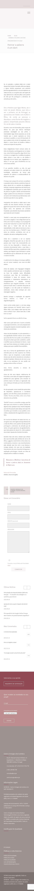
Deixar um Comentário (16, 480)
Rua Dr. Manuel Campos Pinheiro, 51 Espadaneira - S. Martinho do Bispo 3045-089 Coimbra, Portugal (17, 760)
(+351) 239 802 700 (12, 770)
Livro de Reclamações (10, 862)
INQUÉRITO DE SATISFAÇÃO (13, 684)
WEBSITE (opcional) (13, 521)
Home (9, 36)
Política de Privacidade (10, 855)
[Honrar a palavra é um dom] (17, 75)
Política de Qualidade (10, 860)
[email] (5, 4)
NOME (9, 504)
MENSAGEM (11, 529)
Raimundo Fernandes (10, 472)
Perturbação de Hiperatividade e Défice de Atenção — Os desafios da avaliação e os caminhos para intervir (15, 595)
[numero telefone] (4, 4)
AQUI (9, 565)
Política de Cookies (9, 858)
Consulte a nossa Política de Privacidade (18, 564)
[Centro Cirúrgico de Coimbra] (10, 18)
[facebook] (8, 4)
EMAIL (9, 512)
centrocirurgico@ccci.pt (13, 777)
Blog (15, 36)
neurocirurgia (20, 490)
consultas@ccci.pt (12, 773)
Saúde (12, 492)
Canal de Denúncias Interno (11, 864)
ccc (7, 489)
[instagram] (10, 4)
